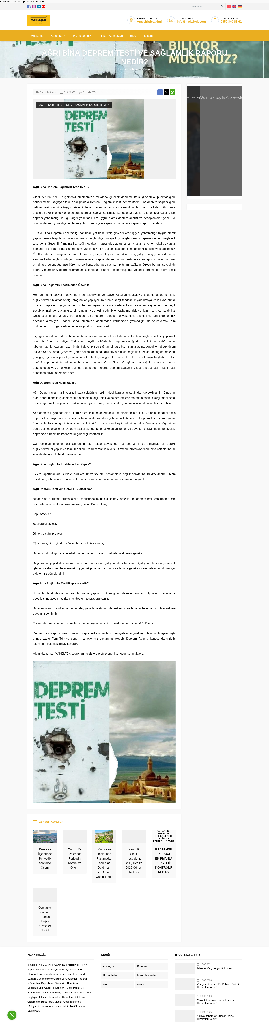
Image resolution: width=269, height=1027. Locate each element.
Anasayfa (123, 69)
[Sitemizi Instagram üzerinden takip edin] (34, 6)
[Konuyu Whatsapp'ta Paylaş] (172, 92)
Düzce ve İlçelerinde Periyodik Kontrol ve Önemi (45, 858)
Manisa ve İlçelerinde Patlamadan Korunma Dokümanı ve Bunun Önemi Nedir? (105, 863)
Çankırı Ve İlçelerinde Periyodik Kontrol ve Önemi (74, 858)
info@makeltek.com (191, 21)
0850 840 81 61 (231, 21)
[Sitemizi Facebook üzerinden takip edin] (29, 6)
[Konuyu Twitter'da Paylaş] (166, 92)
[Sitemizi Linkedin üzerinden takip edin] (39, 6)
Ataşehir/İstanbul (149, 21)
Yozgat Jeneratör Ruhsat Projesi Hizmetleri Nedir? (215, 1001)
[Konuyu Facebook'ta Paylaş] (160, 92)
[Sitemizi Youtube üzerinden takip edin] (43, 6)
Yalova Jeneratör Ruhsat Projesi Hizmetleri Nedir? (215, 1017)
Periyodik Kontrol (141, 69)
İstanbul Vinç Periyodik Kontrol (214, 968)
